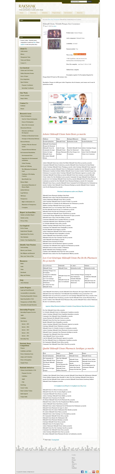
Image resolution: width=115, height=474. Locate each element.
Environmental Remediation (28, 152)
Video (22, 269)
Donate (22, 109)
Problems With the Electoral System (29, 145)
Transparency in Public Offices (28, 302)
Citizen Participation (26, 116)
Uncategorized (55, 440)
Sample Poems (24, 363)
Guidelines (23, 318)
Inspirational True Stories (27, 234)
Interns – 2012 (25, 333)
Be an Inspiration (25, 79)
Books (22, 263)
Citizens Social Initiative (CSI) (28, 370)
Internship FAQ (25, 339)
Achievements (24, 51)
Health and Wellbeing (26, 166)
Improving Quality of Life (27, 299)
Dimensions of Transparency (29, 204)
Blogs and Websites (25, 275)
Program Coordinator (27, 85)
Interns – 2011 (25, 336)
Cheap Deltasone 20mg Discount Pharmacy (84, 306)
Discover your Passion (26, 250)
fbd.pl (66, 386)
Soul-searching (24, 247)
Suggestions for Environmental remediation (30, 159)
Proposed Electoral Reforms (29, 149)
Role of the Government (28, 125)
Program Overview (26, 373)
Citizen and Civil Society (27, 70)
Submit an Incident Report (27, 215)
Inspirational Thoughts (26, 231)
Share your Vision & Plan (27, 256)
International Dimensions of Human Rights (29, 186)
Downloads (23, 272)
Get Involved (68, 13)
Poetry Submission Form (27, 354)
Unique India (24, 397)
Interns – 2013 (25, 330)
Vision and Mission (25, 60)
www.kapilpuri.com (59, 386)
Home (21, 13)
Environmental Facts (27, 155)
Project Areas (56, 13)
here (34, 42)
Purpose (23, 348)
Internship (33, 13)
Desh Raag (23, 385)
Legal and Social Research (27, 290)
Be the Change (24, 228)
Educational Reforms (26, 128)
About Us (79, 13)
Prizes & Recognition (26, 360)
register (22, 44)
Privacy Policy (24, 221)
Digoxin (81, 191)
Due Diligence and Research (28, 253)
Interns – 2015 (25, 324)
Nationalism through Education (29, 305)
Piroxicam (60, 191)
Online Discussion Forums (27, 73)
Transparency (24, 199)
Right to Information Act (28, 202)
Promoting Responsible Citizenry (29, 296)
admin (54, 26)
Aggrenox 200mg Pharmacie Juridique (55, 306)
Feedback (23, 106)
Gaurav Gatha (24, 388)
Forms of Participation (27, 122)
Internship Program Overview (28, 312)
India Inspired (24, 394)
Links (22, 266)
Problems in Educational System (30, 136)
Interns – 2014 (25, 327)
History (22, 54)
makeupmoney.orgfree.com (71, 191)
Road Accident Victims (26, 391)
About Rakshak (25, 283)
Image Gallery (24, 98)
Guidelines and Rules (26, 351)
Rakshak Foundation (38, 8)
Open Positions (24, 82)
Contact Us (23, 63)
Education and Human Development (28, 132)
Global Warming (26, 163)
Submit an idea (24, 218)
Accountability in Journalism (28, 293)
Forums (74, 460)
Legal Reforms (24, 193)
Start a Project (24, 76)
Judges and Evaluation (26, 357)
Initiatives (45, 13)
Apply (22, 315)
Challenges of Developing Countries (28, 175)
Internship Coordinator (28, 88)
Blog (73, 462)
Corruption (25, 207)
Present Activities (25, 95)
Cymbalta (68, 306)
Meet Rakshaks (24, 237)
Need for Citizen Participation (29, 119)
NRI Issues (23, 196)
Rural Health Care (26, 179)
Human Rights (24, 182)
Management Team (25, 57)
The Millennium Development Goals (29, 170)
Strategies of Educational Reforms (30, 139)
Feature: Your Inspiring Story (28, 240)
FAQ (23, 382)
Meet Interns (24, 321)
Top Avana (83, 386)
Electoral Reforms (25, 141)
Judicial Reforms (25, 190)
